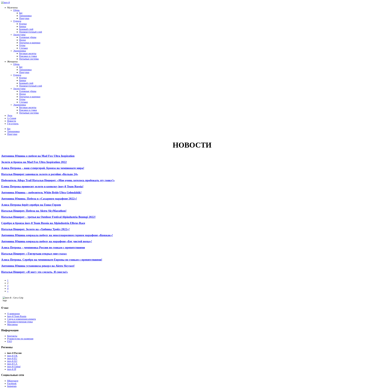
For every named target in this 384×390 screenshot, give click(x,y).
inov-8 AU (12, 361)
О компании (13, 313)
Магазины (12, 324)
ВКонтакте (12, 381)
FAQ (9, 341)
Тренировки (13, 131)
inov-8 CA (12, 364)
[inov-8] (5, 2)
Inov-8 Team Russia (16, 316)
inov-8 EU (12, 358)
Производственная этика (20, 321)
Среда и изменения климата (21, 319)
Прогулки (12, 134)
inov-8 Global (13, 366)
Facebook (11, 383)
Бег (9, 128)
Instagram (11, 386)
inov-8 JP (11, 369)
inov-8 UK (12, 355)
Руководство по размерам (20, 338)
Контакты (12, 336)
